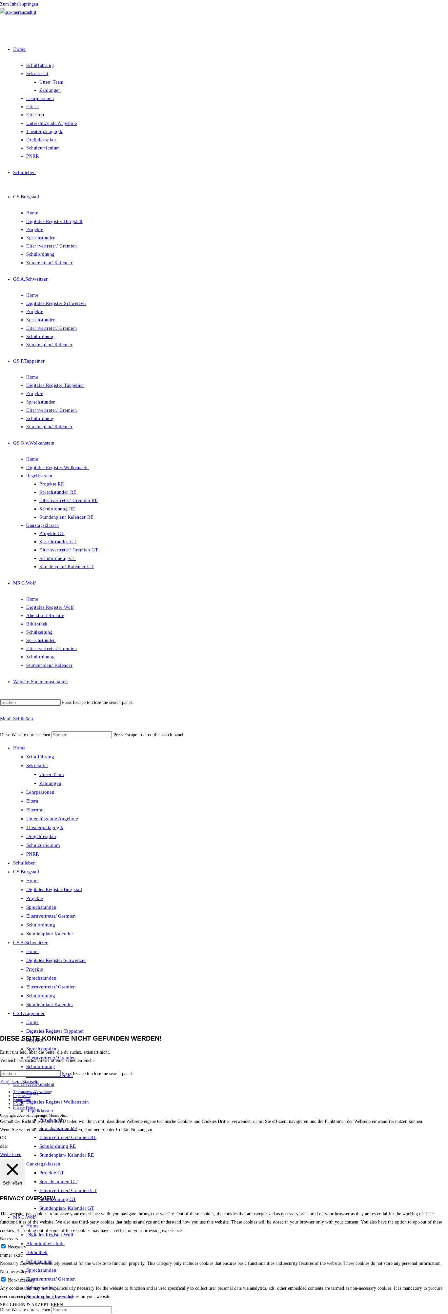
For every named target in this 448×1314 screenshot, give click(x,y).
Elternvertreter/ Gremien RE (67, 1137)
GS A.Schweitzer (30, 942)
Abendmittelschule (45, 1243)
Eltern (32, 801)
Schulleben (24, 863)
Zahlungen (50, 783)
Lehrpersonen (40, 792)
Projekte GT (51, 1172)
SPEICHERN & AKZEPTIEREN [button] (31, 1304)
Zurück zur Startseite (19, 1081)
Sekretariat (37, 765)
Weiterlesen (10, 1154)
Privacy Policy (24, 1107)
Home (19, 747)
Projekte (34, 898)
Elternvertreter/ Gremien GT (68, 1190)
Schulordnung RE (57, 1146)
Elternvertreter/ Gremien (51, 916)
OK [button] (3, 1137)
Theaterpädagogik (44, 827)
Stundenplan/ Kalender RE (66, 1155)
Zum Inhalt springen (19, 4)
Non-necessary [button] (13, 1271)
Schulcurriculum (43, 845)
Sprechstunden (41, 907)
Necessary (17, 1246)
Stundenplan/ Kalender (49, 933)
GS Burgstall (26, 871)
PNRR (32, 854)
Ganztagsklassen (43, 1163)
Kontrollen (21, 1099)
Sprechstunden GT (58, 1181)
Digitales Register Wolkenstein (57, 1102)
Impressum (22, 1095)
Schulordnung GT (57, 1199)
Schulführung (40, 756)
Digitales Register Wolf (49, 1234)
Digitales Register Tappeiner (55, 1031)
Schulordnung (40, 924)
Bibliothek (37, 1252)
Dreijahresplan (41, 836)
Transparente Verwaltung (32, 1091)
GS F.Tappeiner (29, 1013)
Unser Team (51, 774)
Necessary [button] (9, 1238)
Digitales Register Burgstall (54, 889)
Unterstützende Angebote (52, 818)
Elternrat (35, 809)
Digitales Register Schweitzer (56, 960)
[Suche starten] (115, 1311)
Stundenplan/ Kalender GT (66, 1208)
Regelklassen (39, 1110)
